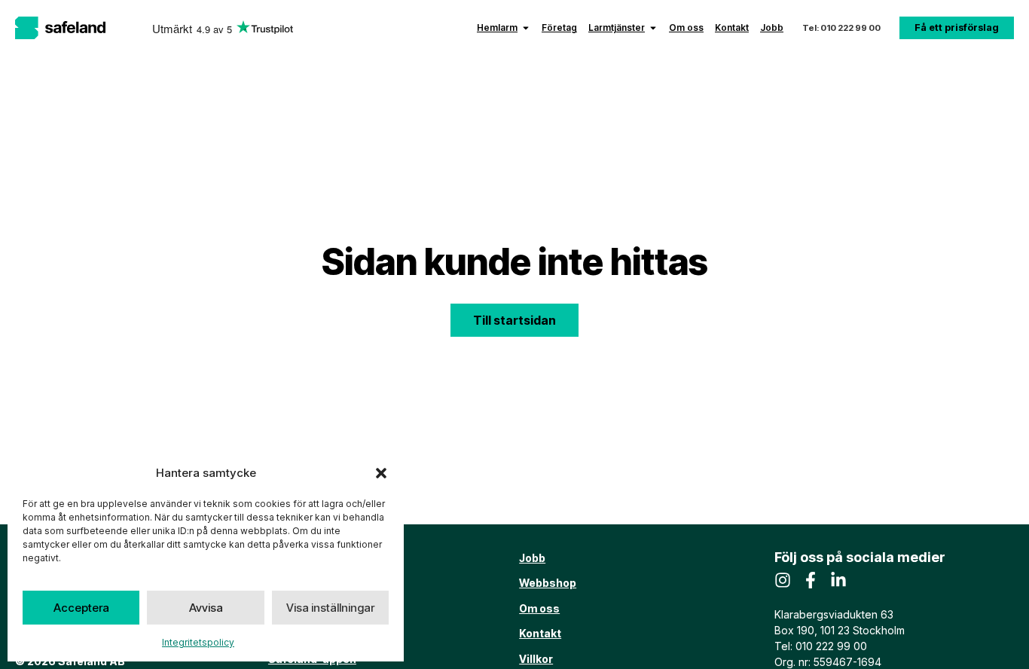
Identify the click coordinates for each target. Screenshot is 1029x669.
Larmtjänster (616, 27)
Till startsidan (514, 320)
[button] (381, 473)
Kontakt (732, 27)
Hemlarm (497, 27)
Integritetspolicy (198, 642)
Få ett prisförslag (956, 27)
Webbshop (547, 582)
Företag (559, 27)
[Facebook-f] (810, 580)
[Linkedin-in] (838, 580)
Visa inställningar (330, 607)
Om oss (686, 27)
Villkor (536, 658)
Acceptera (81, 607)
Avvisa (206, 607)
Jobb (771, 27)
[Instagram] (782, 580)
